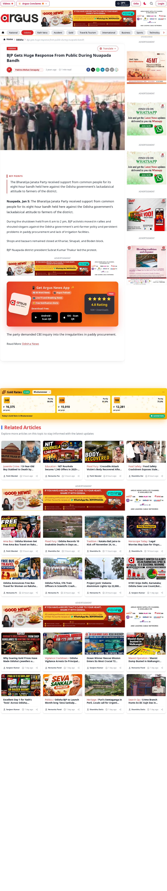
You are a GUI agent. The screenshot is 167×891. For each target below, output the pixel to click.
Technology (155, 32)
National (13, 32)
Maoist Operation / (139, 658)
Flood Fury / (93, 466)
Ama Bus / (8, 541)
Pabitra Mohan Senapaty (27, 69)
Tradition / (92, 541)
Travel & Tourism (88, 32)
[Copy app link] (112, 70)
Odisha (27, 32)
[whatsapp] (98, 70)
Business (126, 32)
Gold (71, 32)
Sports (140, 32)
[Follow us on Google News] (116, 70)
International (108, 32)
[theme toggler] (144, 3)
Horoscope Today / (139, 541)
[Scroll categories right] (164, 33)
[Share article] (36, 476)
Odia (136, 3)
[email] (107, 70)
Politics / (49, 699)
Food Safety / (136, 466)
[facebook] (88, 70)
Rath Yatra (42, 32)
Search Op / (135, 699)
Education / (51, 466)
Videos (6, 3)
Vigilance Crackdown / (57, 658)
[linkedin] (102, 70)
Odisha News (30, 344)
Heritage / (92, 699)
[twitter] (93, 70)
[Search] (151, 4)
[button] (28, 404)
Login (161, 3)
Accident (58, 32)
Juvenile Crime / (12, 466)
